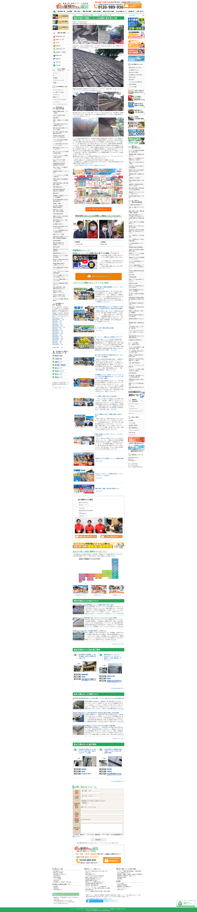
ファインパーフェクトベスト (136, 411)
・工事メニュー (88, 872)
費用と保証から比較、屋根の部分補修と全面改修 (136, 211)
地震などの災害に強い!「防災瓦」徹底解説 (136, 311)
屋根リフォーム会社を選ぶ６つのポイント (136, 280)
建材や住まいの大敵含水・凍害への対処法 (58, 210)
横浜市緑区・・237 (57, 335)
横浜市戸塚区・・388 (57, 339)
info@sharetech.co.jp (137, 466)
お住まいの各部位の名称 (59, 115)
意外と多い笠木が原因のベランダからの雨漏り (60, 128)
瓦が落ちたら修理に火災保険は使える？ (136, 294)
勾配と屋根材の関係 (58, 213)
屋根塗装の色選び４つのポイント (136, 319)
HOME (74, 15)
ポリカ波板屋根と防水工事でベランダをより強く (136, 351)
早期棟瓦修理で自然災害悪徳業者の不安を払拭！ (59, 164)
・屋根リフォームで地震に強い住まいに (94, 882)
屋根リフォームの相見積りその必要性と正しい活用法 (136, 159)
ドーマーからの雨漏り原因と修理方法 (60, 299)
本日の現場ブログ (121, 11)
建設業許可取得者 (133, 425)
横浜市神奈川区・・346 (58, 319)
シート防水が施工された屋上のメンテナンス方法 (60, 144)
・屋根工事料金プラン (89, 874)
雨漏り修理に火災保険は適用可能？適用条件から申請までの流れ (136, 299)
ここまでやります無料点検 (135, 82)
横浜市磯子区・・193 (57, 330)
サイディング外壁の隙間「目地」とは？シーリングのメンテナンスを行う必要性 (97, 617)
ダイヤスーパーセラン (134, 403)
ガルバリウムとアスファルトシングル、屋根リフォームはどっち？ (136, 332)
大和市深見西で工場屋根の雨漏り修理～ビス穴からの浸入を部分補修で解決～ (112, 751)
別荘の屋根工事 (132, 373)
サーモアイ (131, 406)
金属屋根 (55, 78)
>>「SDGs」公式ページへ (58, 387)
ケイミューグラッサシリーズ (60, 104)
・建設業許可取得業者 (121, 885)
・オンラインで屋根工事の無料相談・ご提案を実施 (128, 871)
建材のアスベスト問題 (58, 234)
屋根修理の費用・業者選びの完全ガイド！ (136, 155)
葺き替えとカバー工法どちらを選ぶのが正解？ (136, 226)
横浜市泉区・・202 (57, 341)
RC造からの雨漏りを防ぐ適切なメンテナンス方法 (59, 295)
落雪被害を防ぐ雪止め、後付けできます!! (136, 380)
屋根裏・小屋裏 (57, 203)
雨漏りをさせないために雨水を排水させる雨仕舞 (60, 217)
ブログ (79, 15)
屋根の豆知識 (97, 11)
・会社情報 (119, 878)
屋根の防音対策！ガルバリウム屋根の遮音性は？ (136, 336)
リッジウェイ (56, 101)
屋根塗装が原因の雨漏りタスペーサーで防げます (59, 136)
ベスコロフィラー (133, 408)
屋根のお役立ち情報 (108, 11)
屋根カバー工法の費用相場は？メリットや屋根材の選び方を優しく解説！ (96, 604)
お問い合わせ (140, 11)
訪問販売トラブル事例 (134, 178)
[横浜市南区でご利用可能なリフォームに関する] (98, 545)
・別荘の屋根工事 (88, 889)
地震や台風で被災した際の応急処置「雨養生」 (60, 183)
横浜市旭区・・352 (57, 328)
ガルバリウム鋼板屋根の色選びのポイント (60, 284)
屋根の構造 (55, 117)
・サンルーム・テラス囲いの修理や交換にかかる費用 (97, 888)
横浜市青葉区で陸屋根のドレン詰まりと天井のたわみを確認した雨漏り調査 (97, 725)
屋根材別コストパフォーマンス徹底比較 (60, 250)
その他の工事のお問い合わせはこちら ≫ (98, 209)
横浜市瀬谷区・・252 (57, 344)
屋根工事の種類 (87, 11)
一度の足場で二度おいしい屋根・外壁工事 (136, 327)
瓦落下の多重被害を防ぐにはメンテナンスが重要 (136, 290)
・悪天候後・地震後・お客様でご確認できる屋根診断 (129, 874)
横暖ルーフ (55, 97)
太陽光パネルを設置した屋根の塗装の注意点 (136, 250)
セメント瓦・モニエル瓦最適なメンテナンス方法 (59, 160)
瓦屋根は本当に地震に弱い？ (136, 340)
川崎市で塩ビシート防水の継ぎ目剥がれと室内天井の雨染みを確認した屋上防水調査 (98, 712)
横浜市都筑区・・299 (57, 338)
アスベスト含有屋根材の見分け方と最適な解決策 (60, 231)
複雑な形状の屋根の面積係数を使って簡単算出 (59, 190)
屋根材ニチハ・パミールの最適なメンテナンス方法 (136, 254)
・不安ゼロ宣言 (56, 875)
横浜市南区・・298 (57, 324)
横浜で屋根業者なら (134, 427)
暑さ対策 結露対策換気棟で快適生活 (58, 206)
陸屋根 (54, 82)
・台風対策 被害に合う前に (90, 880)
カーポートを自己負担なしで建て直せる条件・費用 (136, 347)
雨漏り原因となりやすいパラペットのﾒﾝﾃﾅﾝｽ (60, 148)
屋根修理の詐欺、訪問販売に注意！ (136, 174)
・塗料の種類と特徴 (121, 877)
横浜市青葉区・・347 (57, 336)
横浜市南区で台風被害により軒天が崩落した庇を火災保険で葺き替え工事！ (87, 656)
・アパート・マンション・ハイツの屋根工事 (95, 886)
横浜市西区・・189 (57, 321)
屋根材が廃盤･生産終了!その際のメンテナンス (59, 264)
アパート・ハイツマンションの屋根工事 (136, 366)
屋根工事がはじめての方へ (135, 67)
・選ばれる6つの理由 (57, 872)
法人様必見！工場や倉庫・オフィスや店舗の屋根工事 (136, 376)
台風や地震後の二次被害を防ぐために (136, 303)
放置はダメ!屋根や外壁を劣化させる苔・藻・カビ (60, 260)
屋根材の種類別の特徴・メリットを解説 (60, 112)
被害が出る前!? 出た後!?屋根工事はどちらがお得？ (136, 170)
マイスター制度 (132, 86)
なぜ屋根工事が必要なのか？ (136, 204)
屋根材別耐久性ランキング (59, 253)
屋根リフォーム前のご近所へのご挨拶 (136, 163)
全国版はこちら (117, 595)
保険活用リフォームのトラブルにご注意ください (136, 192)
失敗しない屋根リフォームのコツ (136, 208)
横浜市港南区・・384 (57, 325)
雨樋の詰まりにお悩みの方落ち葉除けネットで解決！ (136, 359)
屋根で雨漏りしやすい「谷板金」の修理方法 (60, 220)
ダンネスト (131, 413)
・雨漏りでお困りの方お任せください (93, 877)
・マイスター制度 (56, 878)
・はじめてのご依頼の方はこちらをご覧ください (96, 871)
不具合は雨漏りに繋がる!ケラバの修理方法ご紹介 (60, 124)
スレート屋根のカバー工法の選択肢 (136, 236)
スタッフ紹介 (132, 423)
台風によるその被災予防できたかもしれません (136, 286)
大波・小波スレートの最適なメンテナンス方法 (60, 168)
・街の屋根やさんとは (57, 871)
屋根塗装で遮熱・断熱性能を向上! (136, 323)
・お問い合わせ (120, 889)
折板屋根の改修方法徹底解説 (136, 247)
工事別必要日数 (132, 277)
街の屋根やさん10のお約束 (135, 74)
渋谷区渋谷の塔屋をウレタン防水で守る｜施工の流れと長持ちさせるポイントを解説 (87, 751)
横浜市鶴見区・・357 (57, 318)
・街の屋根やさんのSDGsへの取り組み (61, 882)
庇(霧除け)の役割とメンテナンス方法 (61, 172)
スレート (55, 73)
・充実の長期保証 (56, 877)
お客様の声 (131, 11)
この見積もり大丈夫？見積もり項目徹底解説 (136, 167)
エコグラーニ (56, 94)
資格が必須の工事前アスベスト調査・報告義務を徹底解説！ (60, 237)
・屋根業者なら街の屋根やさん (123, 886)
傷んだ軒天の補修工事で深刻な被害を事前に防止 (60, 132)
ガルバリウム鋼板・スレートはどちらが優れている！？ (60, 276)
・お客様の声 (55, 888)
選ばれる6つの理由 (133, 72)
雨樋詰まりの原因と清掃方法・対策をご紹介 (136, 355)
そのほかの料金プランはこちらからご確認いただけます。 (90, 165)
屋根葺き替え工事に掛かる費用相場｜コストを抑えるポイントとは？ (136, 231)
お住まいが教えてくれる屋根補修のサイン (136, 222)
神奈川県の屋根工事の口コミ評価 (136, 196)
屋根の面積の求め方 (58, 187)
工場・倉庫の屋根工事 (134, 362)
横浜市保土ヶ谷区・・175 (58, 327)
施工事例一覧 (61, 11)
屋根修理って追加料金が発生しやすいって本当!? (136, 185)
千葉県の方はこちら (99, 595)
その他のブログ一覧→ (118, 644)
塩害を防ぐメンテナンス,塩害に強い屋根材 (60, 256)
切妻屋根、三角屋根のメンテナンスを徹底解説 (60, 196)
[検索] (143, 15)
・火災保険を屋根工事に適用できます (93, 883)
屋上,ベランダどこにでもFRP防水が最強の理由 (60, 152)
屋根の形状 (55, 193)
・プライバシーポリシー (122, 888)
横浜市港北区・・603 (57, 333)
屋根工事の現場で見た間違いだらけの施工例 (136, 315)
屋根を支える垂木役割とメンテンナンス (58, 291)
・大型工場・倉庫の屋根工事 (91, 885)
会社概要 (69, 11)
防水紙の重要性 (57, 240)
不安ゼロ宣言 (132, 77)
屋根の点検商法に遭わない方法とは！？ (136, 181)
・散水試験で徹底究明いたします (92, 878)
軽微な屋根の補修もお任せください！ (136, 388)
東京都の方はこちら (81, 595)
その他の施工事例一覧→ (117, 688)
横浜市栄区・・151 (57, 342)
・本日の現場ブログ (57, 889)
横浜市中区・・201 (57, 322)
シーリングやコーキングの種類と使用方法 (60, 176)
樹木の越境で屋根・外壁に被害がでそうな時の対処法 (136, 189)
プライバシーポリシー (104, 843)
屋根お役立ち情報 (133, 283)
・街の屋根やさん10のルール (59, 874)
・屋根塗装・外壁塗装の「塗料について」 (126, 875)
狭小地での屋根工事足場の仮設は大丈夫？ (136, 271)
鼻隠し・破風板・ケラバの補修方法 (60, 120)
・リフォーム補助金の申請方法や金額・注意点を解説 (97, 891)
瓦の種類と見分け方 (58, 224)
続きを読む (107, 301)
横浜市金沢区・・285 (57, 332)
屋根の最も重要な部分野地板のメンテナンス (58, 243)
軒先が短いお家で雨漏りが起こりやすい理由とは (60, 227)
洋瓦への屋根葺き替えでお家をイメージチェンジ (60, 268)
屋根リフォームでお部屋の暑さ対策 (136, 384)
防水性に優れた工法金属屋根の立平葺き (60, 179)
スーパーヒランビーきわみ (59, 99)
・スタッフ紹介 (120, 883)
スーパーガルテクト (58, 89)
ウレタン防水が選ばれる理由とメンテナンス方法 (60, 140)
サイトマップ (132, 435)
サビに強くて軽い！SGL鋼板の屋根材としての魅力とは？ (93, 630)
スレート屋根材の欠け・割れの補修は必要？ (136, 240)
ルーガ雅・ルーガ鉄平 (58, 92)
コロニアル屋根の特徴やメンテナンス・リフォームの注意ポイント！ (136, 267)
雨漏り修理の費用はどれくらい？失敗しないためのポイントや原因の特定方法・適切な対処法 (136, 217)
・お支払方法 (55, 880)
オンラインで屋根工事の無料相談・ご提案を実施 (136, 151)
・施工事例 (55, 886)
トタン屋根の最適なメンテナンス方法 (136, 244)
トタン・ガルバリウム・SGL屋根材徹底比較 (60, 272)
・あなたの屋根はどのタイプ (123, 872)
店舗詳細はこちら (83, 516)
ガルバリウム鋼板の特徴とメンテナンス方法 (60, 280)
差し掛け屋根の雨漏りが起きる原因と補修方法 (60, 200)
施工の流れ (77, 11)
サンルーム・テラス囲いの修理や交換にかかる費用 (136, 370)
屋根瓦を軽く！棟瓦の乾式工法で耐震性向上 (136, 307)
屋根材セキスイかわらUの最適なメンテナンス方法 (137, 258)
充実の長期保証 (132, 84)
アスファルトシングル (58, 80)
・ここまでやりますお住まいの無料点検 (94, 875)
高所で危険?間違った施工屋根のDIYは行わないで (59, 287)
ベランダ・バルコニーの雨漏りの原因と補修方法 (60, 156)
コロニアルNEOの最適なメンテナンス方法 (136, 262)
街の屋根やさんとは (134, 70)
